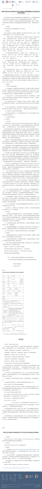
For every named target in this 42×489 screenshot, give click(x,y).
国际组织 (14, 478)
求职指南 (14, 480)
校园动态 (3, 477)
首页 (6, 8)
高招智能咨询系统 (20, 478)
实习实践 (7, 477)
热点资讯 (14, 477)
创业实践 (11, 477)
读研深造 (7, 478)
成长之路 (14, 479)
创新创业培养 (11, 478)
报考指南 (3, 478)
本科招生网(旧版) (20, 477)
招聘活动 (7, 479)
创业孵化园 (11, 479)
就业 (7, 8)
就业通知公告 (10, 8)
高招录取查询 (3, 479)
